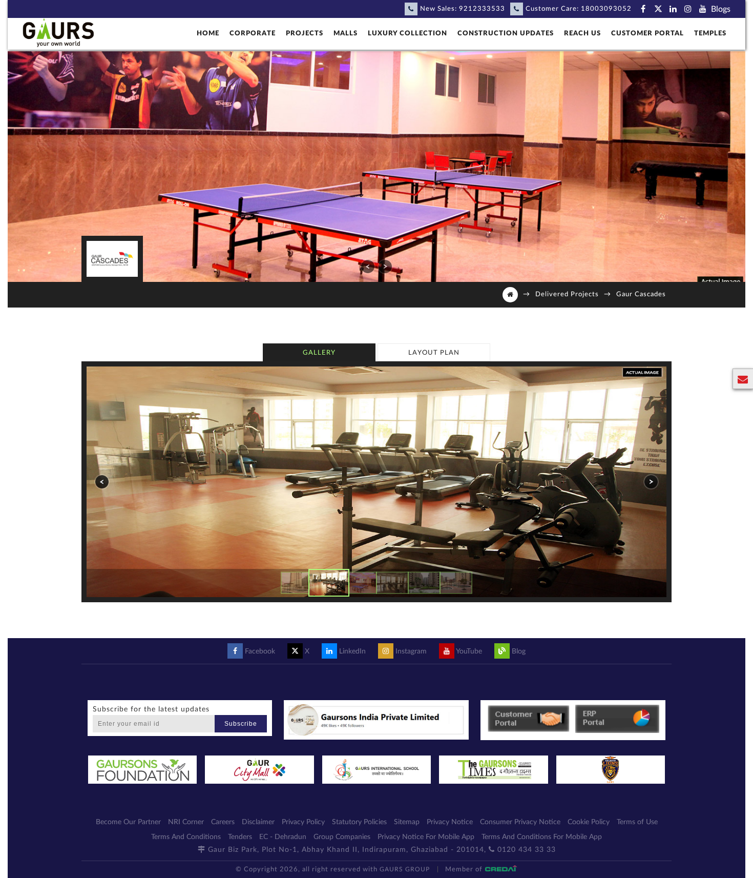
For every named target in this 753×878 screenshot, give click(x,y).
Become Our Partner (128, 822)
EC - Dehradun (282, 837)
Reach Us (582, 33)
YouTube (468, 651)
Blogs (720, 9)
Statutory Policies (359, 822)
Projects (304, 33)
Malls (345, 33)
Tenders (240, 837)
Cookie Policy (589, 822)
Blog (518, 651)
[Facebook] (643, 9)
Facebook (259, 651)
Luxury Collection (407, 33)
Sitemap (407, 822)
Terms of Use (637, 822)
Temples (710, 33)
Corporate (252, 33)
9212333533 (482, 9)
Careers (223, 822)
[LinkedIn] (672, 9)
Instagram (410, 651)
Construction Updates (505, 33)
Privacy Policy (303, 822)
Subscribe (240, 723)
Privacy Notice (450, 822)
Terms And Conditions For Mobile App (542, 837)
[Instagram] (687, 9)
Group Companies (341, 837)
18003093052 (606, 9)
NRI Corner (186, 822)
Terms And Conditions (186, 837)
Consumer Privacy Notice (520, 822)
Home (208, 33)
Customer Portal (647, 33)
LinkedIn (351, 651)
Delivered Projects (567, 294)
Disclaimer (258, 822)
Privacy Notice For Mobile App (426, 837)
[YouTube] (702, 9)
